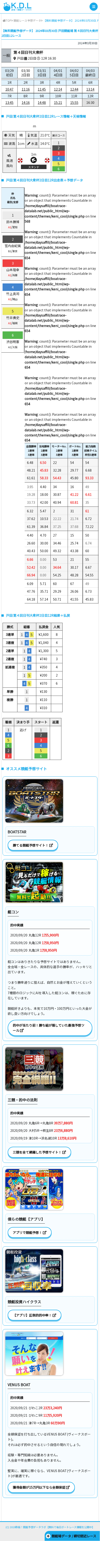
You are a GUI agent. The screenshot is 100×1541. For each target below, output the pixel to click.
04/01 (58, 72)
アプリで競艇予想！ (28, 1232)
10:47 (9, 89)
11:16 (26, 89)
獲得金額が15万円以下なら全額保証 (39, 1487)
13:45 (9, 102)
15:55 (74, 102)
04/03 (90, 72)
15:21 (58, 102)
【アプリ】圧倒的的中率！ (33, 1315)
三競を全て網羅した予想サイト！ (37, 1152)
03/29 (9, 72)
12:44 (74, 89)
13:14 (90, 89)
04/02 (74, 72)
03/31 (41, 72)
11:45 (42, 89)
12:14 (58, 89)
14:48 (42, 102)
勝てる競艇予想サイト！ (31, 845)
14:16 (26, 102)
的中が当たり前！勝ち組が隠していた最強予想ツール (48, 1028)
